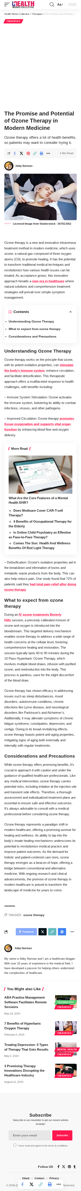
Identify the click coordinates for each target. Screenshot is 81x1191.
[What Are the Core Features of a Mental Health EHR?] (40, 475)
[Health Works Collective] (23, 4)
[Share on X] (21, 153)
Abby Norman (23, 165)
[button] (8, 4)
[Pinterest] (69, 1167)
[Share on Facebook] (15, 153)
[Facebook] (58, 1167)
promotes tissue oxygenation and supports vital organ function (39, 424)
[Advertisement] (40, 66)
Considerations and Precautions (32, 336)
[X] (63, 1167)
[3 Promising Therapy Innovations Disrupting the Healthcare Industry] (66, 1070)
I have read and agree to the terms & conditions (43, 1145)
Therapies (13, 21)
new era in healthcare (48, 281)
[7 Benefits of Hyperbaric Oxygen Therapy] (66, 1027)
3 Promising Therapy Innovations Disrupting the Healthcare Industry (24, 1070)
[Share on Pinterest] (28, 153)
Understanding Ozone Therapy (31, 321)
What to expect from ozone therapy (34, 329)
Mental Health (67, 1049)
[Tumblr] (75, 1167)
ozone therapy (33, 915)
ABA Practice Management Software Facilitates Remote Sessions (25, 1002)
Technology (65, 1002)
